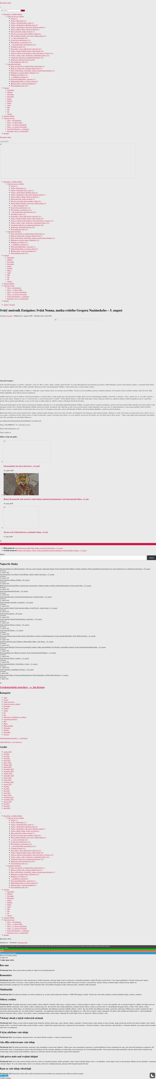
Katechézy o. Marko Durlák (13, 14)
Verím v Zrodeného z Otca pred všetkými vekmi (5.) (28, 27)
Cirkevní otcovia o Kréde (15, 16)
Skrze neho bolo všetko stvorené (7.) (23, 31)
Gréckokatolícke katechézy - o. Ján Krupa (22, 687)
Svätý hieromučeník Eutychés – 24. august (14, 591)
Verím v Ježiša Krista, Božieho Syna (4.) (24, 25)
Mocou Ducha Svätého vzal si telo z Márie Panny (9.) (28, 36)
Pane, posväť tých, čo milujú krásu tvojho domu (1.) (28, 66)
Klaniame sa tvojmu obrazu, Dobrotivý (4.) (25, 73)
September (10, 90)
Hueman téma (22, 942)
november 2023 (9, 799)
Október (10, 92)
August (9, 114)
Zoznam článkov (9, 116)
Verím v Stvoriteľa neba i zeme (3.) (22, 23)
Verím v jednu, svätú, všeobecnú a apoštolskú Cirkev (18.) (30, 55)
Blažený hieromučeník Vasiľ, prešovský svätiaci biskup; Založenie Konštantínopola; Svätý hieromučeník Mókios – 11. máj (46, 499)
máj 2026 (7, 758)
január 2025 (7, 780)
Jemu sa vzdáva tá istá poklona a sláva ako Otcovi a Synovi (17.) (32, 53)
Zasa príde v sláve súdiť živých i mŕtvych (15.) (26, 49)
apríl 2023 (7, 808)
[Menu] (0, 812)
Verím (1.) (14, 18)
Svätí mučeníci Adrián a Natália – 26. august (15, 580)
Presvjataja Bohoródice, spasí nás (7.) (23, 79)
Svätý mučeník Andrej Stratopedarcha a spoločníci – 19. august (21, 619)
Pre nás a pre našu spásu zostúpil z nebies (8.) (26, 34)
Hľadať (2, 554)
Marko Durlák (8, 726)
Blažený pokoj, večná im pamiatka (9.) (23, 83)
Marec (9, 103)
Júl (8, 112)
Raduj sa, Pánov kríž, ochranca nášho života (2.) (27, 68)
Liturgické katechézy (14, 64)
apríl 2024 (7, 793)
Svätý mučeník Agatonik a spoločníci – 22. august (16, 602)
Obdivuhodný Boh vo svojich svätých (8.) (24, 81)
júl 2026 (6, 754)
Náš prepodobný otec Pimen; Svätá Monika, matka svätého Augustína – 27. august (27, 574)
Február (9, 101)
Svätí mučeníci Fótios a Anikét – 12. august (14, 658)
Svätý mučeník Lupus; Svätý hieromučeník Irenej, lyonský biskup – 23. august (26, 597)
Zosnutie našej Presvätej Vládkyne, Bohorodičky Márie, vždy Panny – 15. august (26, 641)
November (10, 94)
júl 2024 (6, 786)
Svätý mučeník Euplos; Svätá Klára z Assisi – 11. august (18, 664)
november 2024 (9, 782)
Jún (8, 109)
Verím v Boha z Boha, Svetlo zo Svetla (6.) (25, 29)
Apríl (9, 105)
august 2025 (8, 778)
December (10, 96)
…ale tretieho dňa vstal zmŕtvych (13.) (23, 44)
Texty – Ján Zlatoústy (14, 120)
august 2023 (8, 801)
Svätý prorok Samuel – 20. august (11, 613)
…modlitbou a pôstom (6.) (19, 77)
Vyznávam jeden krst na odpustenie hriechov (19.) (27, 57)
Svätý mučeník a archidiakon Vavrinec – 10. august (17, 669)
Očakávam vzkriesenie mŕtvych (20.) (23, 60)
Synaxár (6, 88)
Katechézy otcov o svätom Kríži (17, 131)
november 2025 (9, 771)
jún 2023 (6, 804)
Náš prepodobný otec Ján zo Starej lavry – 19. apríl (22, 466)
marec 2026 (7, 762)
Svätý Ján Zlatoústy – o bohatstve (18, 129)
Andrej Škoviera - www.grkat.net (11, 742)
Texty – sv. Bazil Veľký (14, 122)
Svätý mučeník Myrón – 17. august (11, 630)
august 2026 (8, 752)
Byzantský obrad (5, 3)
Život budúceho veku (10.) (19, 86)
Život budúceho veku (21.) (19, 62)
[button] (152, 1075)
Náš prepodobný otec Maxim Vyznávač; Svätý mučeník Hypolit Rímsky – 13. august (28, 653)
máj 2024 (7, 791)
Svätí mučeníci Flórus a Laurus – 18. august (14, 625)
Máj (8, 107)
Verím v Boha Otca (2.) (18, 21)
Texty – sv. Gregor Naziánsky (17, 125)
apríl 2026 (7, 760)
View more (113, 946)
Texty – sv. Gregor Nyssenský (17, 127)
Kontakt (6, 133)
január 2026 (7, 767)
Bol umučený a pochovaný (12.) (21, 42)
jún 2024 (6, 788)
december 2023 (9, 797)
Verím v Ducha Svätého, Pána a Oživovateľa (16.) (27, 51)
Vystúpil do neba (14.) (18, 47)
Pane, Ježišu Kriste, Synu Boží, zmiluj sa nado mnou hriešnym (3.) (33, 70)
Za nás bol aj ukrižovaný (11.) (21, 40)
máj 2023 (7, 806)
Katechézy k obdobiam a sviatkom (15, 717)
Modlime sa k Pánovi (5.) (19, 75)
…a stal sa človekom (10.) (19, 38)
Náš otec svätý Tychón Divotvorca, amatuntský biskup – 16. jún (26, 532)
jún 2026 (6, 756)
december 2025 (9, 769)
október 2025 (8, 773)
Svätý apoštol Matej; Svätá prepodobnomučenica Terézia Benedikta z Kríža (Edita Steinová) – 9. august (34, 675)
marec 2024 (7, 795)
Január (9, 99)
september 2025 (9, 775)
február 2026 (8, 765)
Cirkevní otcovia (9, 118)
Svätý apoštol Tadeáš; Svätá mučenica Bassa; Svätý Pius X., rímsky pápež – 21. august (28, 608)
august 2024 (8, 784)
